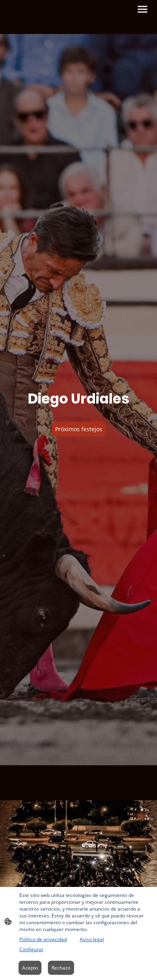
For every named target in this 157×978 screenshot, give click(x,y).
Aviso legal (92, 939)
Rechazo (61, 967)
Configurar (31, 949)
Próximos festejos (78, 429)
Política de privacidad (43, 939)
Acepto (30, 967)
